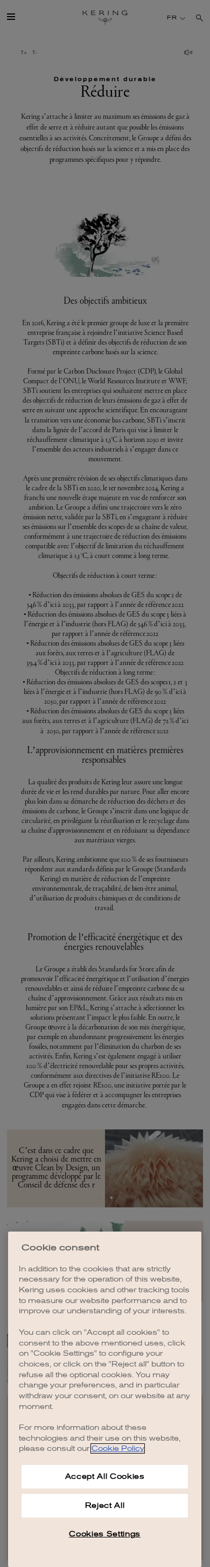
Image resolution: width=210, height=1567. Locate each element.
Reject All (105, 1505)
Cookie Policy (118, 1448)
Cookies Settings (105, 1534)
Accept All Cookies (105, 1476)
